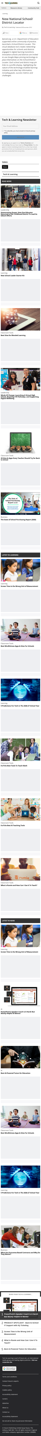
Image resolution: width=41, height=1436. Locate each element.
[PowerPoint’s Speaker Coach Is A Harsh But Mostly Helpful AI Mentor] (20, 1308)
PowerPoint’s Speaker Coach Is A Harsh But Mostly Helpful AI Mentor (21, 1315)
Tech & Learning (9, 27)
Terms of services (26, 143)
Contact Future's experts (10, 1381)
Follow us (24, 33)
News (5, 167)
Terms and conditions (9, 1377)
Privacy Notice (28, 145)
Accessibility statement (10, 1394)
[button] (2, 3)
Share (7, 33)
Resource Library (16, 8)
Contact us (5, 1412)
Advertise (5, 1403)
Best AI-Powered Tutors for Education (20, 1349)
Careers (5, 1399)
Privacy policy (6, 1385)
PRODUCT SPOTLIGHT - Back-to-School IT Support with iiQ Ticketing (21, 1324)
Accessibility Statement (10, 1416)
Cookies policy (7, 1390)
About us (5, 1408)
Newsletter (35, 33)
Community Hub (33, 8)
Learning (5, 13)
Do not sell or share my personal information (17, 1421)
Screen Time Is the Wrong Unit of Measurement (18, 1333)
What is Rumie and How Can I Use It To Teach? (20, 1341)
